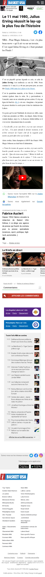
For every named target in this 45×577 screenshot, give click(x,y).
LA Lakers (5, 494)
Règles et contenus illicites (25, 283)
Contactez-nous (13, 553)
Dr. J (17, 102)
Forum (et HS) (7, 283)
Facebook (40, 32)
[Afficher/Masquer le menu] (42, 2)
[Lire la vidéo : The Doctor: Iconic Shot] (22, 177)
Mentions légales (9, 557)
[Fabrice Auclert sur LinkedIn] (3, 239)
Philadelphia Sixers (8, 512)
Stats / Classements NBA (9, 527)
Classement (23, 313)
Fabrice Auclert (12, 213)
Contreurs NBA (7, 546)
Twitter (36, 32)
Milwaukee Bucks (8, 503)
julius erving (15, 243)
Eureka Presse (33, 569)
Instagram (41, 455)
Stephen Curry (25, 506)
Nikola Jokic (25, 500)
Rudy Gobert (25, 509)
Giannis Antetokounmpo (29, 515)
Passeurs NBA (7, 543)
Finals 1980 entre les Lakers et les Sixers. (20, 88)
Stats (14, 313)
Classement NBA (7, 531)
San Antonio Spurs (8, 518)
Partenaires (31, 553)
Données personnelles (32, 557)
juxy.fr (40, 573)
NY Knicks (5, 506)
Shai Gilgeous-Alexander (26, 521)
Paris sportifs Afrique (28, 537)
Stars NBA (24, 488)
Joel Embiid (25, 518)
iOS (24, 466)
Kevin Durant (25, 512)
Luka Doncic (25, 497)
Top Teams (6, 488)
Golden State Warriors (9, 491)
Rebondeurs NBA (8, 540)
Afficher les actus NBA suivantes (21, 437)
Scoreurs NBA (7, 537)
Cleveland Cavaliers (8, 521)
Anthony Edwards (26, 503)
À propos (20, 557)
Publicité (22, 553)
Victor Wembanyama (28, 494)
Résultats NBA (7, 534)
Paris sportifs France (27, 534)
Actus (8, 313)
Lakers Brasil (25, 531)
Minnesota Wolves (8, 500)
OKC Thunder (6, 515)
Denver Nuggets (7, 509)
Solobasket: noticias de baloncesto (29, 527)
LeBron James (25, 491)
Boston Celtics (7, 497)
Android (36, 466)
